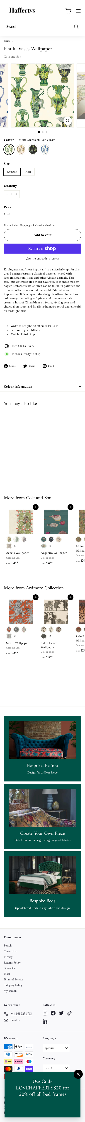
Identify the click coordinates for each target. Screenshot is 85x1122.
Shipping (25, 225)
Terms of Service (13, 979)
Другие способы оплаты (42, 258)
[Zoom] (67, 121)
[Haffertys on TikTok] (69, 1013)
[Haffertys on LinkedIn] (45, 1021)
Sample (12, 171)
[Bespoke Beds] (42, 875)
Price (7, 207)
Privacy (8, 957)
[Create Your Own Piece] (42, 808)
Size (7, 163)
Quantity (10, 186)
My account (10, 990)
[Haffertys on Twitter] (61, 1013)
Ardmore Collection (45, 588)
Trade (7, 973)
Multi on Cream (21, 149)
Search (8, 945)
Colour (29, 140)
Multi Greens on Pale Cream (9, 149)
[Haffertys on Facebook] (53, 1013)
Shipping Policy (13, 985)
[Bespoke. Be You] (42, 740)
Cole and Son (12, 56)
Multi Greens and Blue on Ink (33, 149)
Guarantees (10, 968)
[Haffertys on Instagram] (45, 1013)
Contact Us (10, 951)
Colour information (18, 386)
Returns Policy (12, 962)
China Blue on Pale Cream (45, 149)
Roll (28, 171)
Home (7, 40)
